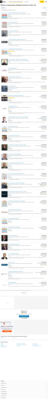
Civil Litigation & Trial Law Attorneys (27, 87)
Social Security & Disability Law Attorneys (27, 23)
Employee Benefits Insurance (26, 69)
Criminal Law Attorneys (28, 96)
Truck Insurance (27, 127)
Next (26, 294)
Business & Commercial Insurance (26, 202)
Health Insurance (27, 219)
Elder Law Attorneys (27, 107)
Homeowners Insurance (25, 136)
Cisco (25, 337)
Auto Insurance (32, 69)
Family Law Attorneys (28, 245)
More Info (15, 88)
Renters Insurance (27, 60)
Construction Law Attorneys (28, 263)
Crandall (14, 337)
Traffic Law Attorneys (35, 344)
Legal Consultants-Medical (28, 184)
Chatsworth (2, 337)
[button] (46, 1)
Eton (6, 290)
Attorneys (23, 40)
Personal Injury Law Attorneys (29, 40)
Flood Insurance (30, 136)
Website (9, 24)
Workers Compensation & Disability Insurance (14, 23)
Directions (12, 88)
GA (3, 290)
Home (1, 290)
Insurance (23, 60)
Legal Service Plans (24, 254)
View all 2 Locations (43, 117)
